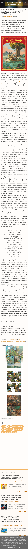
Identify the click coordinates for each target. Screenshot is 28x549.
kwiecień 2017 (9, 429)
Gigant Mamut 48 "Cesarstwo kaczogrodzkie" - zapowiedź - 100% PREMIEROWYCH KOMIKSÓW (12, 477)
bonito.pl (3, 341)
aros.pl (20, 339)
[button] (26, 10)
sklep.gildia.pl (11, 341)
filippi (9, 426)
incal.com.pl (13, 339)
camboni (4, 426)
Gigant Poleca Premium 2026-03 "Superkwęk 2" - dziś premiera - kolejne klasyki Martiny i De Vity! (11, 497)
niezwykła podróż (18, 429)
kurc (3, 429)
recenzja (15, 432)
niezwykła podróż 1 (6, 432)
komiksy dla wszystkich (17, 426)
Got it (18, 547)
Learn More (11, 547)
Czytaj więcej (22, 491)
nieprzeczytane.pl (20, 341)
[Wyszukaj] (26, 3)
